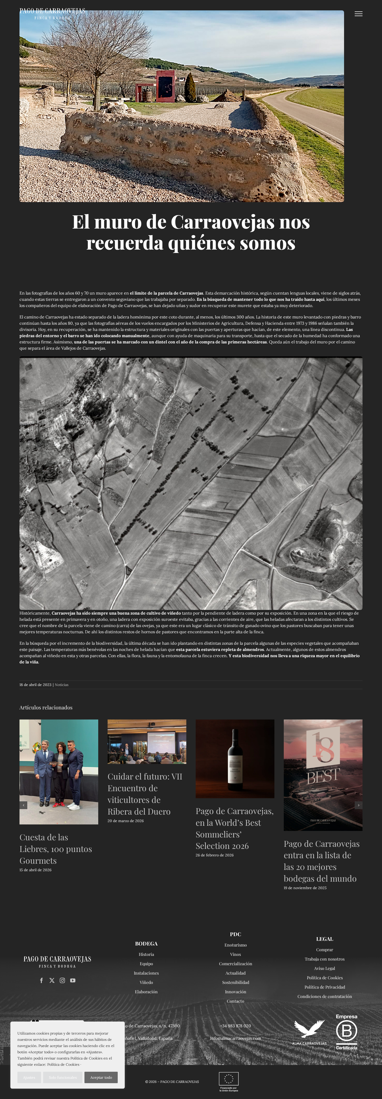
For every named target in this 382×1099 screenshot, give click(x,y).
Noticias (61, 684)
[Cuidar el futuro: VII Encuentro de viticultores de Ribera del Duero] (147, 742)
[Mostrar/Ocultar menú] (359, 13)
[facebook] (41, 980)
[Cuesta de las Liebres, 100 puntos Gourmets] (58, 772)
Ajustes (29, 1077)
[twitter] (52, 980)
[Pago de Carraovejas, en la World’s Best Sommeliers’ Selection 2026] (235, 759)
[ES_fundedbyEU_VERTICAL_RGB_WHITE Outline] (229, 1072)
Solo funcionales (63, 1077)
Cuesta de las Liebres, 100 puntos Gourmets (55, 848)
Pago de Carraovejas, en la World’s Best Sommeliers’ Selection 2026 (235, 828)
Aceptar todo (101, 1077)
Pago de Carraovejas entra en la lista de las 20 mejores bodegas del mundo (322, 861)
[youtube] (72, 980)
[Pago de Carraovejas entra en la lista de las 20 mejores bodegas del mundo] (323, 775)
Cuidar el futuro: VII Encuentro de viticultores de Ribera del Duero (145, 793)
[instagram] (62, 980)
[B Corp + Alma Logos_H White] (324, 1016)
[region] (67, 1055)
